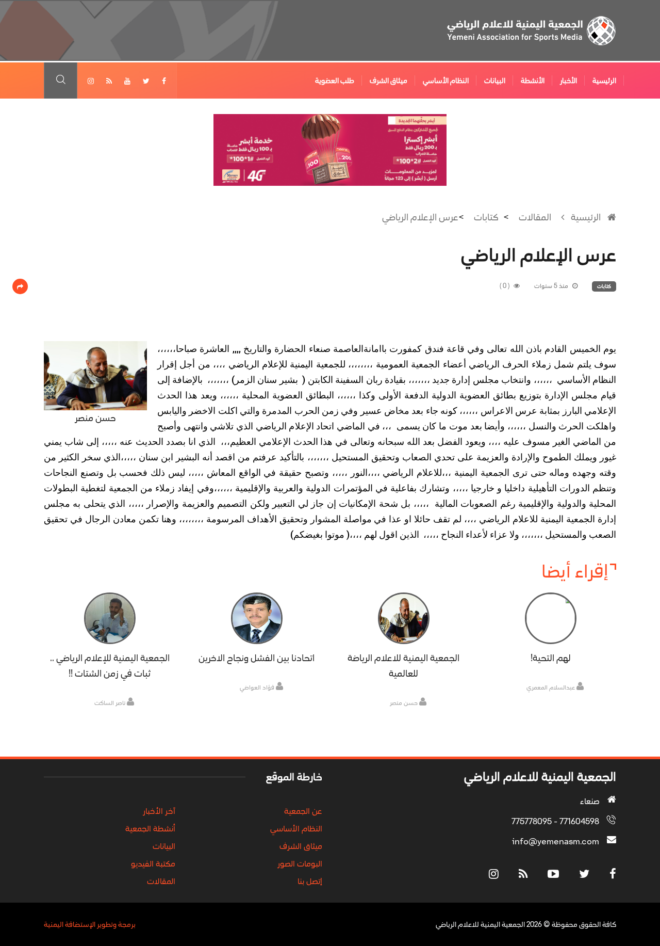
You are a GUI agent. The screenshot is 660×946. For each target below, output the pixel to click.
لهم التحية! (551, 658)
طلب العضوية (334, 80)
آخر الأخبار (159, 810)
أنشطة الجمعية (150, 828)
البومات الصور (299, 863)
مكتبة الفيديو (153, 863)
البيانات (494, 80)
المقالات (535, 217)
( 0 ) (505, 286)
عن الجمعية (303, 810)
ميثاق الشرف (388, 80)
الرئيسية (604, 80)
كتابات (486, 217)
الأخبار (568, 80)
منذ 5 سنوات (552, 286)
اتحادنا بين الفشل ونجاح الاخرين (257, 658)
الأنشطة (532, 80)
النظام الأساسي (446, 80)
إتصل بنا (310, 881)
